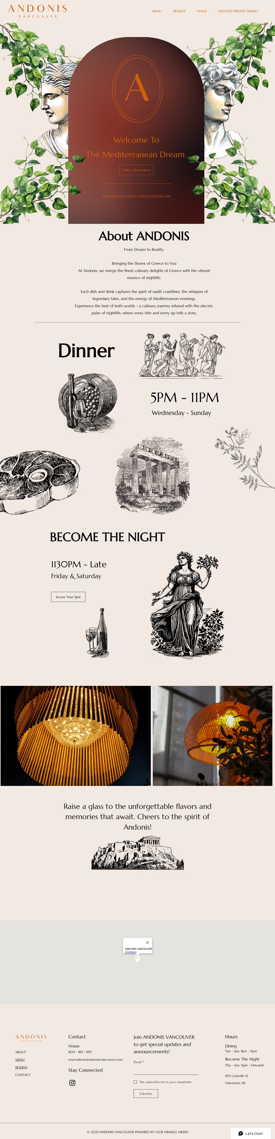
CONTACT (23, 1075)
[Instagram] (72, 1083)
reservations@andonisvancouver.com (95, 1059)
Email (139, 1062)
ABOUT (20, 1052)
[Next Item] (265, 736)
